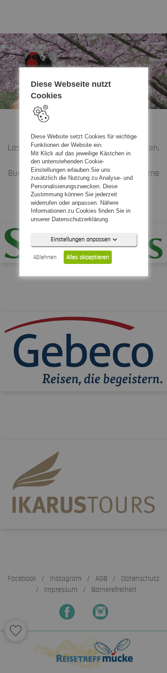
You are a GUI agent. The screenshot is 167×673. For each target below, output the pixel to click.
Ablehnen (45, 257)
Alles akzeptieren (87, 257)
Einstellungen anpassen (80, 239)
